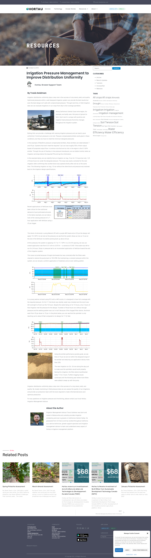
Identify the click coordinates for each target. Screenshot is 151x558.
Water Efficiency (114, 132)
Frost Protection (101, 106)
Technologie (99, 129)
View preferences (140, 550)
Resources (82, 9)
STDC (109, 126)
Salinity (121, 119)
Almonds (116, 97)
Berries (101, 100)
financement (117, 104)
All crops (97, 97)
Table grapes (119, 126)
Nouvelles (108, 116)
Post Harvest (105, 119)
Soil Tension (107, 122)
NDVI (102, 116)
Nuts (94, 119)
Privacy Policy (32, 546)
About (93, 9)
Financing (95, 106)
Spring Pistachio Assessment (14, 486)
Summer (113, 126)
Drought (97, 103)
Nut (112, 116)
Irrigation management (111, 113)
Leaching (95, 116)
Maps (99, 116)
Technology (58, 9)
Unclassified (100, 86)
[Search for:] (102, 68)
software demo (96, 122)
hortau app (112, 106)
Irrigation (98, 109)
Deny (127, 550)
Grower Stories (71, 9)
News (104, 116)
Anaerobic (96, 100)
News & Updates (101, 80)
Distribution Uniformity (112, 100)
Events (102, 104)
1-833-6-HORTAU (74, 2)
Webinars (99, 88)
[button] (147, 533)
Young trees (104, 135)
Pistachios (98, 119)
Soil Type (104, 126)
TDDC (94, 129)
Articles (98, 77)
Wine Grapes (96, 135)
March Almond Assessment (42, 486)
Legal (135, 554)
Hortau (107, 106)
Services (48, 9)
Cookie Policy (129, 554)
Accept (119, 550)
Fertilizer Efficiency (109, 104)
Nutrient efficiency (117, 116)
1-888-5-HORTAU (53, 2)
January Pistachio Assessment (133, 486)
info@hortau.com (103, 2)
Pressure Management (114, 119)
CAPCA (104, 100)
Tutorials (99, 83)
